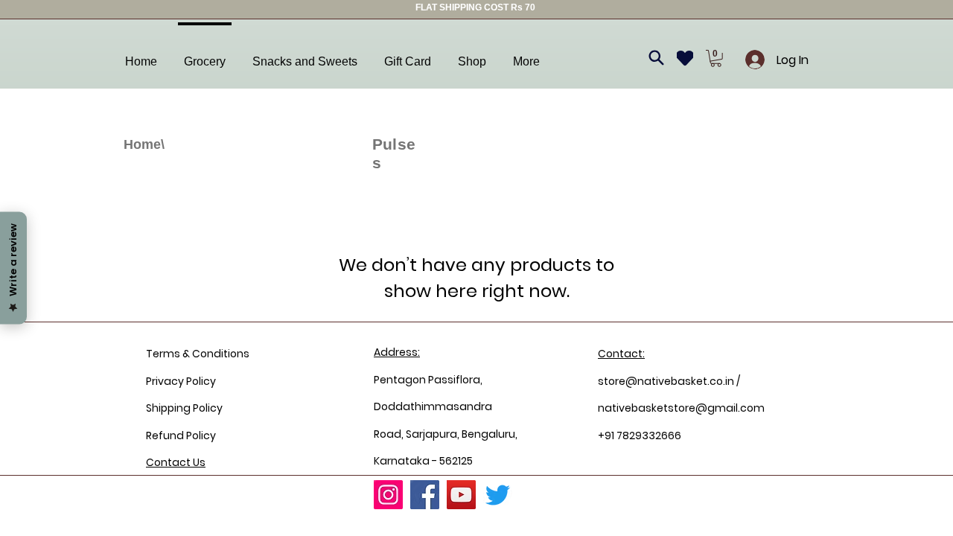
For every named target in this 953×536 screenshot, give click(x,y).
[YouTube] (461, 494)
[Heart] (685, 58)
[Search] (656, 58)
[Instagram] (388, 494)
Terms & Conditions (197, 353)
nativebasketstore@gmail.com (681, 408)
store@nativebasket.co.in (666, 381)
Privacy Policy (181, 381)
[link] (716, 58)
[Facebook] (424, 494)
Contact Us (175, 462)
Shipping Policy (184, 408)
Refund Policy (181, 435)
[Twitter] (497, 494)
